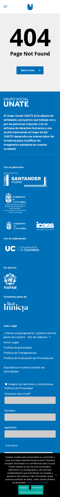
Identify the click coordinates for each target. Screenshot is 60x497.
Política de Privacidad (18, 388)
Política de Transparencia (20, 352)
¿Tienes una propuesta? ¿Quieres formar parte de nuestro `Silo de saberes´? (30, 335)
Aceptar (24, 487)
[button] (5, 6)
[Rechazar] (56, 475)
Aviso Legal (11, 342)
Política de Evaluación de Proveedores (29, 358)
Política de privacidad (18, 347)
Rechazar (37, 487)
